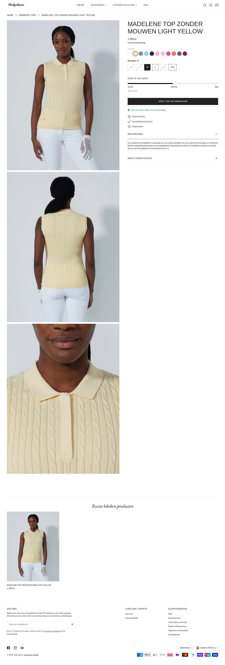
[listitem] (130, 53)
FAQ (170, 614)
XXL (173, 67)
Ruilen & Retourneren (177, 626)
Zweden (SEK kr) (208, 648)
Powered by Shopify (31, 655)
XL (163, 67)
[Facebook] (8, 647)
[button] (98, 5)
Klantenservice (174, 618)
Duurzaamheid (131, 618)
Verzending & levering (177, 622)
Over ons (129, 614)
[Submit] (72, 624)
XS (131, 67)
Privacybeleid (174, 635)
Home (10, 15)
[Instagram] (15, 647)
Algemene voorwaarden (178, 630)
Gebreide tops (27, 15)
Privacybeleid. (12, 634)
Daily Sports (18, 655)
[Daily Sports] (16, 5)
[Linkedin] (22, 647)
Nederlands (185, 648)
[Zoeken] (205, 5)
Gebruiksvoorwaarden (52, 631)
